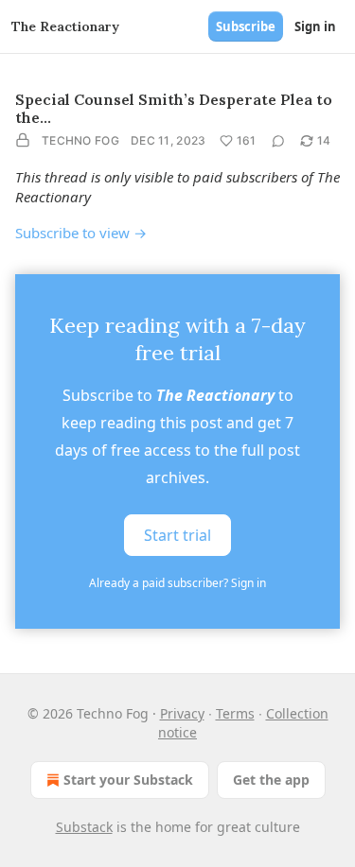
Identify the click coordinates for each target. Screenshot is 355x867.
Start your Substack (128, 780)
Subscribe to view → (81, 232)
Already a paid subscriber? (177, 583)
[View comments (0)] (278, 141)
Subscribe (245, 26)
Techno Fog (80, 140)
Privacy (182, 713)
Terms (235, 713)
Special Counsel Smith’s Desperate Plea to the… (173, 108)
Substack (84, 827)
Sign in (315, 26)
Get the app (271, 780)
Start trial (177, 534)
